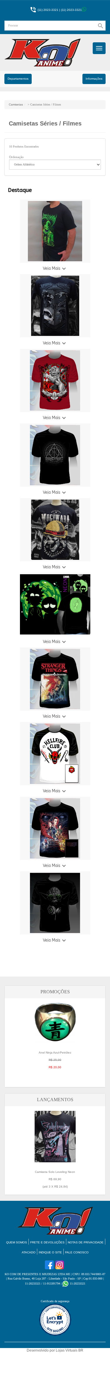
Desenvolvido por (41, 1350)
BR (80, 1350)
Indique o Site (50, 1252)
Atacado (28, 1252)
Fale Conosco (77, 1252)
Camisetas (16, 104)
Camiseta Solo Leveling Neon (55, 1179)
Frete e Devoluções (47, 1242)
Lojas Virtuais (67, 1350)
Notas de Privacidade (86, 1242)
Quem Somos (16, 1242)
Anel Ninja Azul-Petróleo (55, 1060)
